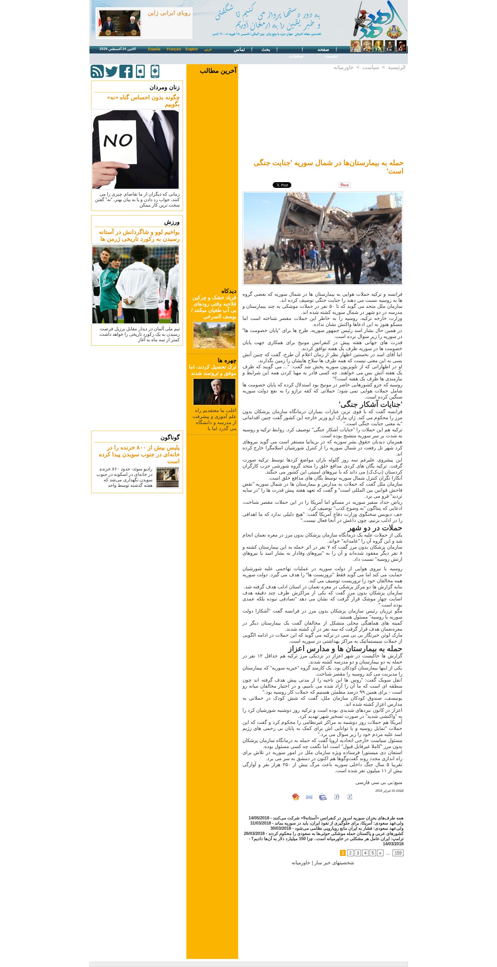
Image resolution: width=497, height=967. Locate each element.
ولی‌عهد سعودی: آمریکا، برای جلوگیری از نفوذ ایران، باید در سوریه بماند (339, 823)
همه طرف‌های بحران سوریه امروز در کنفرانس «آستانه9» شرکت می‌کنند (338, 817)
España (154, 49)
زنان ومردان (165, 87)
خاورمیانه (343, 67)
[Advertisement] (137, 388)
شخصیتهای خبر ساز (334, 862)
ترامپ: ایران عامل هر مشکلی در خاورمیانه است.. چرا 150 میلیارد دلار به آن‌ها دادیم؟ (327, 838)
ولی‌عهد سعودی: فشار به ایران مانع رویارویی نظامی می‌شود (349, 828)
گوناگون (170, 437)
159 (398, 852)
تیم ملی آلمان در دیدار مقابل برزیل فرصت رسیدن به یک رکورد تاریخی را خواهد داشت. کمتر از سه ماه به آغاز (139, 334)
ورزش (172, 222)
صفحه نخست (328, 52)
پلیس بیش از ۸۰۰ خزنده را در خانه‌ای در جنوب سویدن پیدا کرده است (139, 454)
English (192, 49)
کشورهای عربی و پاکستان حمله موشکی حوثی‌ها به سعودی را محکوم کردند (336, 833)
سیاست (370, 67)
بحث (266, 49)
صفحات (296, 56)
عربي (208, 49)
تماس (240, 49)
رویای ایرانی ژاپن (169, 12)
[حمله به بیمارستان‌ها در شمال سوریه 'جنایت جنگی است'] (322, 193)
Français (174, 49)
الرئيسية (397, 67)
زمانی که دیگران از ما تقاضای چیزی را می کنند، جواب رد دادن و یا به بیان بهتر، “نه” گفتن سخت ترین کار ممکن (137, 199)
